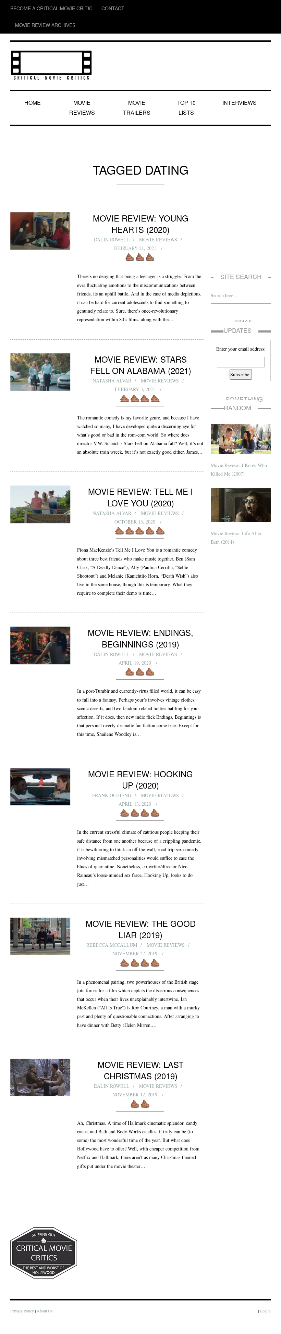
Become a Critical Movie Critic (41, 8)
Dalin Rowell (111, 212)
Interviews (240, 85)
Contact (90, 8)
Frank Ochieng (111, 791)
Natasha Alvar (111, 362)
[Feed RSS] (213, 8)
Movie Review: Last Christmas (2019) (141, 1074)
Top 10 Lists (187, 85)
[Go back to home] (51, 46)
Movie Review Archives (130, 8)
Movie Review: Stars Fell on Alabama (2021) (140, 346)
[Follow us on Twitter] (239, 8)
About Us (46, 1323)
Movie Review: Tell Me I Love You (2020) (140, 487)
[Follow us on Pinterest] (266, 8)
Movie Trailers (137, 85)
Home (34, 85)
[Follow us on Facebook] (225, 8)
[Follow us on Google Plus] (253, 8)
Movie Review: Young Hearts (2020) (140, 197)
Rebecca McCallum (111, 940)
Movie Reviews (83, 85)
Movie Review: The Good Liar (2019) (140, 924)
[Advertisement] (241, 210)
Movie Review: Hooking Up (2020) (140, 780)
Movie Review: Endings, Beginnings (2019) (140, 637)
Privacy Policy (22, 1323)
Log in (265, 1323)
